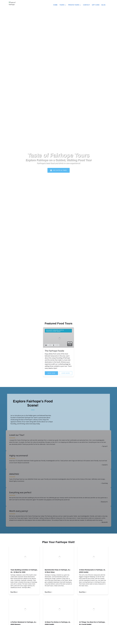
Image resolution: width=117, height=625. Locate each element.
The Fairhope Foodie (54, 350)
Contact (86, 5)
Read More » (14, 592)
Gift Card (95, 5)
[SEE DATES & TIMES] (58, 165)
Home (55, 5)
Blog (103, 5)
